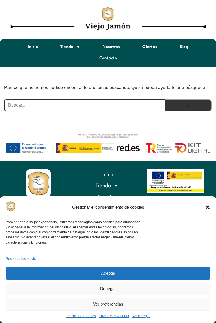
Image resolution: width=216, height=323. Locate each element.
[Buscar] (188, 105)
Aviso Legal (141, 316)
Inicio (33, 47)
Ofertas (149, 47)
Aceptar (108, 273)
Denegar (108, 288)
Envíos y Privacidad (114, 316)
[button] (207, 207)
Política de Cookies (81, 316)
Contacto (108, 58)
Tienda (66, 47)
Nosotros (111, 47)
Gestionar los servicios (23, 259)
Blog (184, 47)
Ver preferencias (108, 304)
